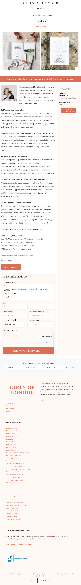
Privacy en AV (11, 411)
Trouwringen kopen (13, 477)
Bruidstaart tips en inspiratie (16, 505)
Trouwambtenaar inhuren (15, 461)
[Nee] (78, 578)
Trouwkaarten (39, 15)
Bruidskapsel (10, 434)
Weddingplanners (12, 483)
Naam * (5, 303)
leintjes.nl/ (63, 96)
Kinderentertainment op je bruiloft (18, 453)
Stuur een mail (64, 102)
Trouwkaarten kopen (13, 458)
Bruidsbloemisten (12, 428)
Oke (31, 580)
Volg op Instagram (70, 110)
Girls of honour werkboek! (63, 79)
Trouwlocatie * (35, 320)
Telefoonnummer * (36, 312)
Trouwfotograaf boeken (14, 466)
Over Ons (9, 403)
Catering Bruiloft (12, 447)
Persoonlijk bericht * (11, 282)
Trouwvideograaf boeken (15, 480)
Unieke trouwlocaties (13, 472)
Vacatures (9, 406)
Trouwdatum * (9, 320)
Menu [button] (42, 8)
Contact (43, 400)
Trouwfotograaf (11, 516)
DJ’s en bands (11, 450)
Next (75, 51)
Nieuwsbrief (10, 408)
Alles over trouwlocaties (14, 503)
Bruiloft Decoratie (12, 442)
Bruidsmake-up (11, 436)
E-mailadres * (8, 312)
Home (30, 15)
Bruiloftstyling (11, 444)
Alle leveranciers (40, 26)
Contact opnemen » (11, 267)
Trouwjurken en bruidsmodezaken (18, 469)
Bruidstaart (10, 439)
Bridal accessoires (12, 431)
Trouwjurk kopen (12, 513)
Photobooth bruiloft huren (15, 455)
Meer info (47, 580)
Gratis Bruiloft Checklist (14, 511)
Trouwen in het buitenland (15, 464)
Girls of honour (41, 3)
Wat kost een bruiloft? (14, 519)
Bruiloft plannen (12, 508)
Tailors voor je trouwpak (14, 475)
